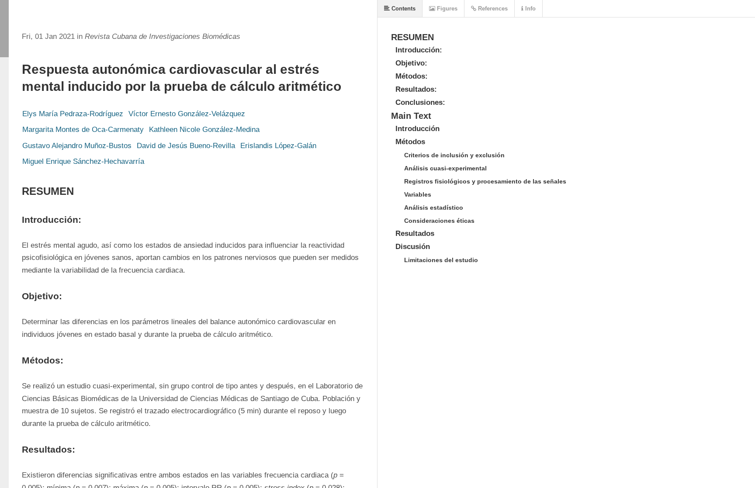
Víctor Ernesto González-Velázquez (186, 114)
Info (529, 8)
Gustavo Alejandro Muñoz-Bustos (77, 146)
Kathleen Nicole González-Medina (204, 129)
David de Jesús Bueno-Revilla (186, 146)
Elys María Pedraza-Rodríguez (72, 114)
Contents (403, 8)
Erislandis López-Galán (278, 146)
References (492, 8)
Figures (446, 8)
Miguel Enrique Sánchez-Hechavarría (83, 161)
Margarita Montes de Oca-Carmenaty (83, 129)
